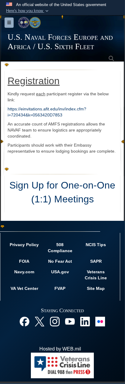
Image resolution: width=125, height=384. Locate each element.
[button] (28, 11)
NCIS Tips (96, 244)
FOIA (24, 261)
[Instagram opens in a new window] (55, 321)
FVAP (59, 288)
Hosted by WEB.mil (60, 348)
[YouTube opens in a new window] (70, 321)
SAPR (96, 261)
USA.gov (60, 271)
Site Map (96, 288)
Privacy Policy (24, 244)
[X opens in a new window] (39, 321)
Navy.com (24, 271)
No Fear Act (60, 261)
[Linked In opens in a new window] (85, 321)
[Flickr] (100, 321)
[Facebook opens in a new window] (24, 321)
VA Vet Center (24, 288)
